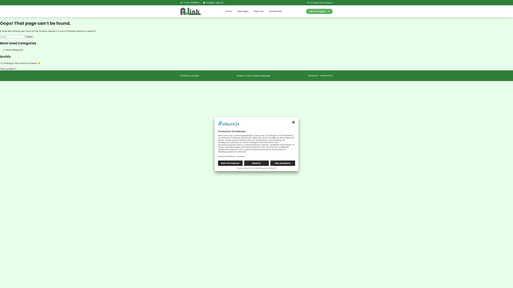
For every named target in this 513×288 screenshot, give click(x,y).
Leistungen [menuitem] (242, 11)
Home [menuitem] (228, 11)
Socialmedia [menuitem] (275, 11)
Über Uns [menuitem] (258, 11)
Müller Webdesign (262, 75)
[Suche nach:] (12, 36)
